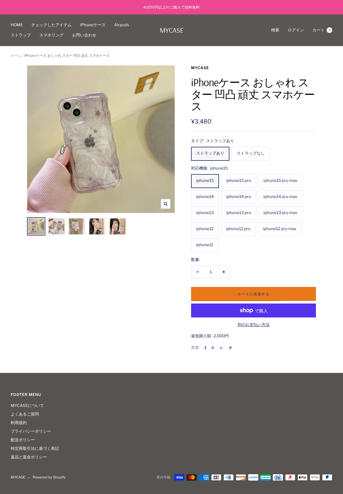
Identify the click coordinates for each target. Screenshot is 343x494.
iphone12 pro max (279, 228)
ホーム (16, 55)
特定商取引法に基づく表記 (35, 448)
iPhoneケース (93, 25)
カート (321, 30)
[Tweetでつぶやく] (221, 348)
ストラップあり (210, 153)
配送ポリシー (23, 439)
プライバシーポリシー (31, 431)
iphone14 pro (238, 196)
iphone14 (205, 196)
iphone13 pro (238, 212)
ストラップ (21, 35)
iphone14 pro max (280, 196)
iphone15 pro (238, 180)
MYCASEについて (27, 405)
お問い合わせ (84, 35)
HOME (17, 25)
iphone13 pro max (280, 212)
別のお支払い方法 (253, 324)
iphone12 (205, 228)
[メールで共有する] (230, 348)
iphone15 (205, 180)
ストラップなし (251, 153)
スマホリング (51, 35)
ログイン (296, 30)
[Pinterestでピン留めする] (212, 348)
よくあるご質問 (25, 414)
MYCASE (200, 67)
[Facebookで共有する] (205, 348)
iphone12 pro (238, 228)
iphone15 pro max (280, 180)
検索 (275, 30)
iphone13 (205, 212)
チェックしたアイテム (51, 25)
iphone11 (204, 244)
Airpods (121, 25)
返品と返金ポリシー (29, 457)
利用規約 (19, 422)
